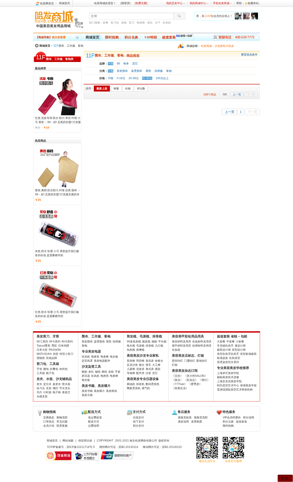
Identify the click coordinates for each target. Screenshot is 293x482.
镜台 (141, 364)
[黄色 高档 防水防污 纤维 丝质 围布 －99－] (58, 167)
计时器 (47, 392)
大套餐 (221, 341)
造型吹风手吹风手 (228, 353)
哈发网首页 (47, 3)
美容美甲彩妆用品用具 (188, 336)
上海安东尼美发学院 (229, 381)
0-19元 (121, 78)
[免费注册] (141, 3)
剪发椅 (131, 360)
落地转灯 (201, 360)
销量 (116, 88)
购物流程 (62, 417)
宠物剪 (41, 358)
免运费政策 (95, 417)
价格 (128, 88)
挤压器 (86, 375)
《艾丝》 (177, 375)
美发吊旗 (87, 395)
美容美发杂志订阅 (185, 370)
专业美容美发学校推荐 (233, 368)
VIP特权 (150, 37)
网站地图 (67, 440)
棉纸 (104, 371)
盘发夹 (57, 384)
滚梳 (124, 22)
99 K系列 (54, 341)
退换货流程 (201, 417)
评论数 (141, 88)
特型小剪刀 (66, 353)
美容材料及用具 (181, 341)
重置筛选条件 (249, 54)
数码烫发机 (152, 384)
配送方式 (93, 421)
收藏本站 (253, 3)
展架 (157, 369)
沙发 (148, 373)
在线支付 (138, 417)
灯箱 (174, 364)
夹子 (157, 22)
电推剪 (95, 356)
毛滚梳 (140, 345)
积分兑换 (131, 37)
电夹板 (114, 356)
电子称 (57, 392)
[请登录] (125, 3)
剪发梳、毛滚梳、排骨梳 (144, 336)
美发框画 (111, 391)
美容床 (150, 360)
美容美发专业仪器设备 (143, 379)
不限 (110, 63)
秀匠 (54, 345)
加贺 (55, 353)
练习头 (41, 388)
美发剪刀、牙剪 (48, 336)
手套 (117, 371)
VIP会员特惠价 (232, 417)
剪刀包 (115, 22)
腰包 (46, 369)
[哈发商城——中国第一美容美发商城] (60, 20)
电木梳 (131, 345)
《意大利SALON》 (195, 375)
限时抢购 (112, 37)
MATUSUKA (44, 353)
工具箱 (41, 373)
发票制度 (196, 421)
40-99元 (147, 78)
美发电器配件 (102, 360)
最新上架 (101, 88)
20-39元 (134, 78)
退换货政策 (185, 417)
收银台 (159, 360)
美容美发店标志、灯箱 (188, 355)
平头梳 (162, 341)
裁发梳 (146, 341)
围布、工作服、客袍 (68, 45)
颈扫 (55, 388)
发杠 (150, 22)
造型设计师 (239, 349)
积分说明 (248, 417)
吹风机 (167, 22)
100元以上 (162, 78)
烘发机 (140, 384)
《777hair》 (179, 384)
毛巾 (39, 392)
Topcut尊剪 (43, 345)
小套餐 (240, 341)
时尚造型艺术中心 (228, 385)
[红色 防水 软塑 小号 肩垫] (58, 288)
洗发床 (140, 369)
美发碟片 (99, 391)
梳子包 (50, 373)
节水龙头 (64, 388)
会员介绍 (48, 425)
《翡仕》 (204, 380)
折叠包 (54, 369)
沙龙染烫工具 (91, 366)
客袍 (169, 71)
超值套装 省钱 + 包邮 (232, 336)
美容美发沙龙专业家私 (143, 355)
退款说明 (183, 421)
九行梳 (159, 345)
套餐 (105, 22)
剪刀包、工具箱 (48, 364)
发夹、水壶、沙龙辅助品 (54, 379)
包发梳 (131, 349)
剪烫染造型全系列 (228, 362)
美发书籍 (87, 391)
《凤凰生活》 (180, 388)
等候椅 (131, 373)
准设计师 (240, 345)
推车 (148, 364)
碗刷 (84, 371)
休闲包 (63, 369)
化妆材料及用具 (202, 341)
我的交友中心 (174, 3)
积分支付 (138, 425)
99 (118, 63)
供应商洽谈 (85, 440)
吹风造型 (234, 358)
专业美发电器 (91, 351)
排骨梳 (150, 345)
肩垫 (148, 71)
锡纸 (97, 371)
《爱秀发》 (195, 384)
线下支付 (138, 421)
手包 (39, 369)
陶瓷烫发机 (134, 388)
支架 (49, 388)
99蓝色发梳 (134, 341)
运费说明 (93, 425)
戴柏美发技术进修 (228, 377)
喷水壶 (66, 384)
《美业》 (177, 380)
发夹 (39, 384)
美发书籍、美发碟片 (96, 386)
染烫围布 (136, 71)
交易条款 (48, 417)
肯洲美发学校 (248, 385)
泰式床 (150, 369)
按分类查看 (50, 37)
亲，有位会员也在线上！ (214, 16)
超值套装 (169, 37)
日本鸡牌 (63, 345)
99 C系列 (42, 341)
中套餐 (230, 341)
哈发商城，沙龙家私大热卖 (217, 46)
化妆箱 (176, 349)
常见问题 (62, 421)
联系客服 (62, 425)
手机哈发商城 (221, 3)
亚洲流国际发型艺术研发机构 (235, 389)
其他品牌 (51, 358)
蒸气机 (146, 388)
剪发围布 (122, 71)
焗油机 (131, 384)
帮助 (239, 3)
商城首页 (64, 3)
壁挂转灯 (177, 360)
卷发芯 (66, 392)
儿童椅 (131, 369)
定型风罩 (87, 360)
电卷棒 (141, 22)
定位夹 (47, 384)
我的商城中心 (198, 3)
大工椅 (156, 364)
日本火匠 (42, 349)
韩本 (126, 63)
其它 (135, 63)
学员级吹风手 (225, 345)
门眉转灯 (189, 360)
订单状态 (48, 421)
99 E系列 (67, 341)
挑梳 (154, 341)
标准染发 (222, 358)
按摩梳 (140, 349)
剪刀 (131, 22)
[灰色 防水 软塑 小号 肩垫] (58, 227)
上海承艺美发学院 (228, 373)
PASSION (55, 349)
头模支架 (42, 396)
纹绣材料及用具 (202, 345)
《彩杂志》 (191, 380)
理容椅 (140, 360)
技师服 (159, 71)
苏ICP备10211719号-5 (81, 447)
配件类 (140, 373)
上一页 (237, 94)
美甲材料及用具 (181, 345)
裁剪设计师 (224, 349)
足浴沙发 (132, 364)
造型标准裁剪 (248, 353)
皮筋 (111, 371)
